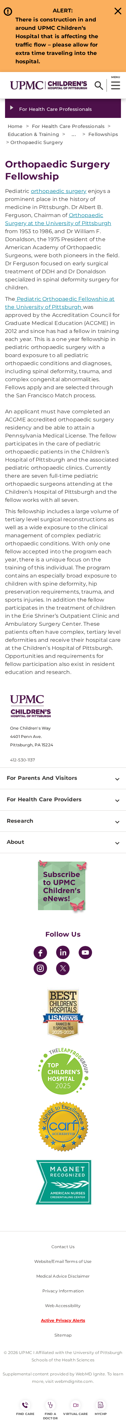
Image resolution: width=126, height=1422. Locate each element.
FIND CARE (25, 1414)
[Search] (99, 85)
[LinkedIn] (63, 953)
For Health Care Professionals (55, 109)
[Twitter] (63, 968)
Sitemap (63, 1335)
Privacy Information (63, 1290)
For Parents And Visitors (42, 778)
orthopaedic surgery (59, 191)
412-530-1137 (22, 759)
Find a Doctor (50, 1416)
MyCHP (101, 1414)
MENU (115, 77)
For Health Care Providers (44, 799)
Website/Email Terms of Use (62, 1261)
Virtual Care (75, 1414)
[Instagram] (40, 969)
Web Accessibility (63, 1305)
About (15, 842)
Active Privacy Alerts (63, 1320)
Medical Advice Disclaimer (63, 1276)
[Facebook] (40, 953)
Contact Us (63, 1246)
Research (20, 821)
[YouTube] (85, 953)
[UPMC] (48, 85)
